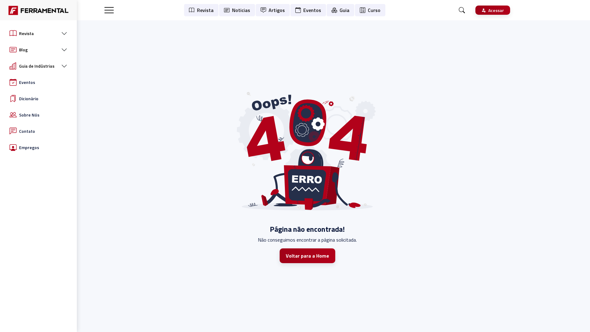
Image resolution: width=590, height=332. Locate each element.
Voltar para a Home (307, 255)
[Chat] (462, 10)
